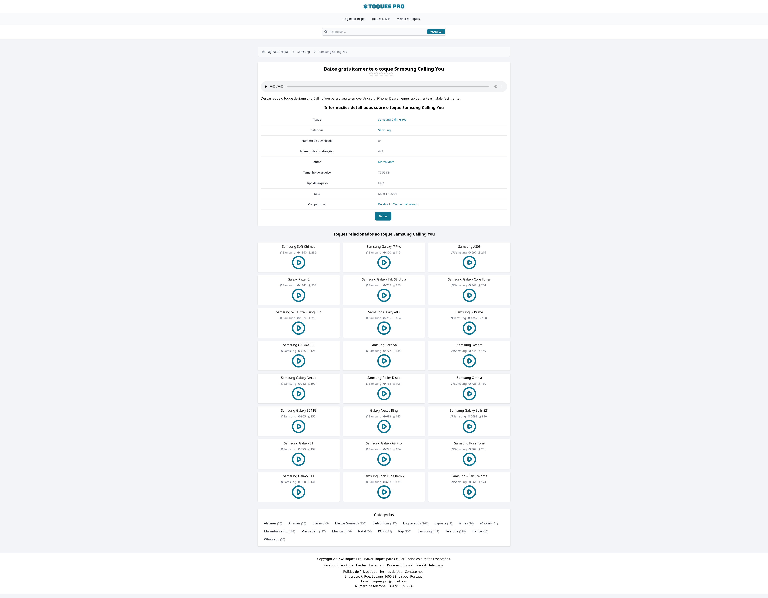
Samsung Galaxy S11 (298, 476)
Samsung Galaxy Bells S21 (469, 410)
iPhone (485, 523)
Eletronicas (381, 523)
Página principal (354, 19)
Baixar (383, 216)
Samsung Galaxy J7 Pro (384, 246)
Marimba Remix (276, 531)
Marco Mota (386, 162)
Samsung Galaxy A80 (384, 312)
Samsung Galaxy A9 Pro (384, 443)
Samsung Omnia (469, 377)
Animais (294, 523)
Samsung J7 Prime (469, 312)
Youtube (347, 565)
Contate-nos (414, 571)
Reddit (421, 565)
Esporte (440, 523)
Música (337, 531)
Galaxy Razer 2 (299, 279)
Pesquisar (436, 31)
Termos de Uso (391, 571)
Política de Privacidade (360, 571)
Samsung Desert (469, 345)
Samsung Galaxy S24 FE (298, 410)
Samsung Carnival (384, 345)
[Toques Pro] (384, 6)
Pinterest (394, 565)
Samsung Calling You (392, 119)
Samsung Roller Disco (383, 377)
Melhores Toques (408, 19)
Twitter (397, 204)
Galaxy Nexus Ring (384, 410)
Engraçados (412, 523)
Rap (401, 531)
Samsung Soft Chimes (298, 246)
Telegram (436, 565)
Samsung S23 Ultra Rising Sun (298, 312)
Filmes (463, 523)
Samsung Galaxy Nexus (298, 377)
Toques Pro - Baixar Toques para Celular (374, 559)
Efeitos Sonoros (347, 523)
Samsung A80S (469, 246)
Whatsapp (411, 204)
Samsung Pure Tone (469, 443)
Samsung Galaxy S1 (298, 443)
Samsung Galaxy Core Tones (469, 279)
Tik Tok (477, 531)
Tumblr (408, 565)
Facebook (384, 204)
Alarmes (270, 523)
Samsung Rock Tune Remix (384, 476)
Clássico (318, 523)
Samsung (303, 52)
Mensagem (309, 531)
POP (381, 531)
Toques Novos (381, 19)
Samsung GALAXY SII (298, 345)
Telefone (451, 531)
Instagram (377, 565)
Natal (362, 531)
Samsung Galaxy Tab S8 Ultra (384, 279)
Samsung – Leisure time (469, 476)
